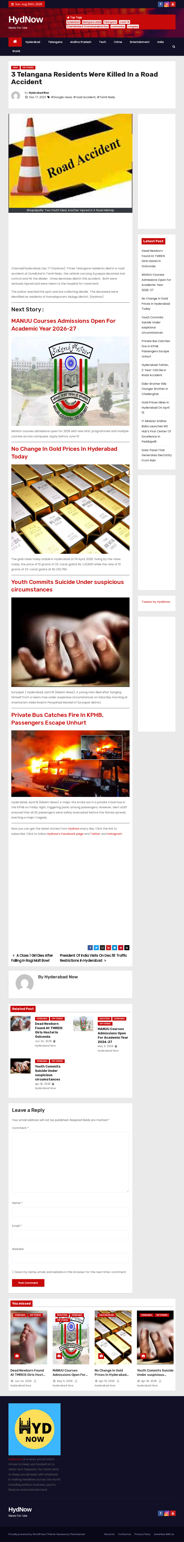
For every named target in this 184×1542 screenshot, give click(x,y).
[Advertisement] (70, 241)
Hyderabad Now (39, 92)
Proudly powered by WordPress (27, 1534)
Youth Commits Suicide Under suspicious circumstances (67, 586)
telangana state (92, 22)
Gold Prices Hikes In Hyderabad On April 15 (155, 407)
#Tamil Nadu (106, 97)
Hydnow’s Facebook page (65, 834)
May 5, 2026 (106, 1046)
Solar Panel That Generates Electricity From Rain (157, 455)
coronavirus (118, 26)
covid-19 (124, 22)
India (160, 42)
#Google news (61, 97)
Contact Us (124, 1534)
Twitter (95, 834)
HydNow (25, 19)
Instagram (114, 834)
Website (18, 1249)
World (16, 51)
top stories (28, 67)
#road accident (84, 97)
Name (17, 1203)
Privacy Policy (142, 1534)
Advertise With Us (164, 1534)
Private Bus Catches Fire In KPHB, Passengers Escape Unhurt (57, 719)
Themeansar (77, 1534)
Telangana (110, 22)
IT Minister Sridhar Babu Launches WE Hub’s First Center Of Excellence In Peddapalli (156, 431)
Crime (118, 42)
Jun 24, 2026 (43, 1041)
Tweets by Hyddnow (156, 602)
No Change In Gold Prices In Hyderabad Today (64, 452)
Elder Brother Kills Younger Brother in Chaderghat (155, 389)
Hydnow (73, 829)
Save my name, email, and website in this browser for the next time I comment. (70, 1272)
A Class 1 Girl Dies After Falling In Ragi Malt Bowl (32, 958)
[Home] (15, 42)
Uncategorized (106, 1315)
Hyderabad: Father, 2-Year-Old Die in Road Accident (155, 370)
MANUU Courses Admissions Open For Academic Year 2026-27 (63, 324)
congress (133, 26)
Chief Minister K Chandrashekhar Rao (87, 26)
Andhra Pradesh (80, 42)
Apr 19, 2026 (107, 1381)
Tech (102, 42)
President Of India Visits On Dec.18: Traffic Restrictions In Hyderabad (93, 958)
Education (105, 1018)
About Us (109, 1534)
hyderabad (73, 22)
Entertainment (140, 42)
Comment (20, 1128)
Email (17, 1226)
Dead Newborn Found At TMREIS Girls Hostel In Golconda (49, 1030)
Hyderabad (33, 42)
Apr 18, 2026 (43, 1084)
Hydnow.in (15, 1459)
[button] (174, 47)
